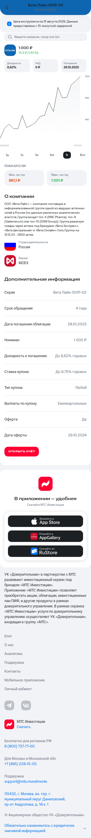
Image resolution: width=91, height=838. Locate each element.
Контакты (12, 671)
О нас (9, 645)
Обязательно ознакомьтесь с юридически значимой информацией (39, 828)
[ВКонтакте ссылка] (26, 705)
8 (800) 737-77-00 (19, 746)
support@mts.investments (25, 781)
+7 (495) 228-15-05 (20, 764)
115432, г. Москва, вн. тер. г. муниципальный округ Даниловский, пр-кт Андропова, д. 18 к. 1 (34, 799)
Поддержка (14, 662)
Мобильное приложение (24, 680)
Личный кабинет (18, 689)
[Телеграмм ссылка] (9, 705)
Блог (8, 636)
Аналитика (13, 653)
